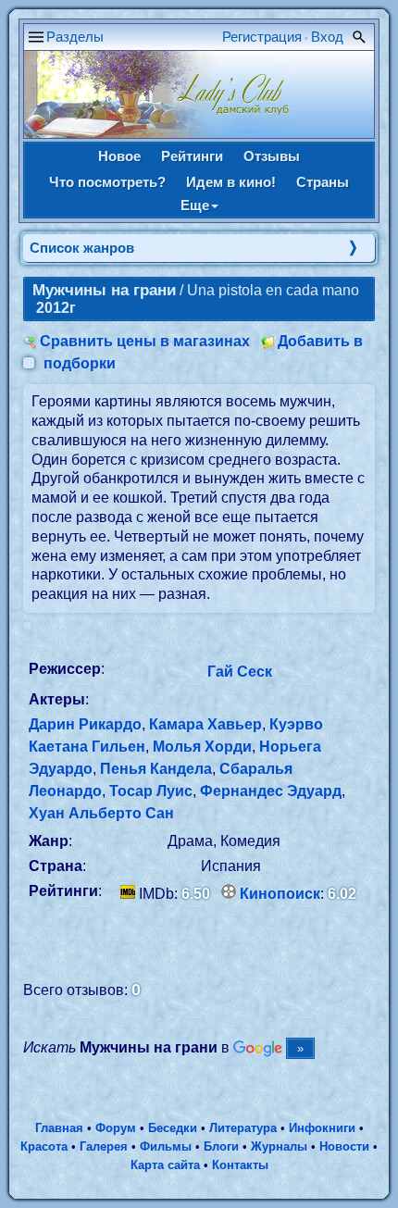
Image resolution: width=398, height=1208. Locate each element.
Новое (119, 156)
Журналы (279, 1146)
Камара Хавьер (205, 724)
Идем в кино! (231, 182)
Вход (327, 36)
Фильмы (166, 1146)
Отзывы (271, 156)
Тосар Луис (151, 791)
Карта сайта (165, 1165)
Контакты (240, 1165)
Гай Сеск (239, 671)
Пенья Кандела (156, 769)
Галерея (104, 1146)
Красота (44, 1146)
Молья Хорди (202, 746)
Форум (115, 1128)
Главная (59, 1128)
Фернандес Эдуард (271, 791)
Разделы (75, 36)
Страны (322, 182)
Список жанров (82, 247)
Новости (344, 1146)
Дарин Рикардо (85, 724)
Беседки (172, 1128)
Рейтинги (192, 156)
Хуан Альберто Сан (101, 813)
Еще (194, 205)
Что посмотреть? (107, 182)
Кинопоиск (280, 894)
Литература (243, 1128)
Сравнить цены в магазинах (145, 341)
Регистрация (262, 36)
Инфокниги (322, 1128)
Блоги (221, 1146)
